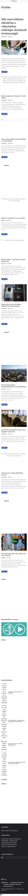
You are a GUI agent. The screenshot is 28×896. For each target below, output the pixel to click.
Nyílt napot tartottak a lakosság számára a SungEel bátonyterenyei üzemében (16, 721)
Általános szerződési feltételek (12, 884)
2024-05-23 (10, 36)
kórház (14, 842)
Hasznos (7, 830)
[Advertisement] (14, 180)
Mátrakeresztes (14, 830)
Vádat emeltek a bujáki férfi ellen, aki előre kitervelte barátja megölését (16, 763)
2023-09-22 (9, 220)
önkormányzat (5, 839)
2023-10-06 (10, 143)
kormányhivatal (13, 840)
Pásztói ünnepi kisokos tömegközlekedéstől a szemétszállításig (13, 386)
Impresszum (4, 882)
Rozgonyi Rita (4, 36)
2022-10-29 (9, 557)
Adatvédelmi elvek (8, 886)
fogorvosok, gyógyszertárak (8, 846)
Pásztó (3, 830)
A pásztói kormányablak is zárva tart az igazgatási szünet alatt (13, 430)
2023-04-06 (9, 263)
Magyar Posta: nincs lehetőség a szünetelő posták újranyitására (11, 305)
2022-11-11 (10, 477)
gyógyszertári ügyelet (6, 842)
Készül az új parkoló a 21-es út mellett (13, 218)
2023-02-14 (10, 308)
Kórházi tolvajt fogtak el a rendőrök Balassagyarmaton (15, 744)
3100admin (3, 557)
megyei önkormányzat (15, 839)
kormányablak (5, 840)
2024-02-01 (10, 100)
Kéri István (3, 220)
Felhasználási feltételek (17, 882)
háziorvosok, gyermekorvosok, (9, 844)
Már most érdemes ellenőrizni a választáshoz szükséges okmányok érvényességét (14, 26)
